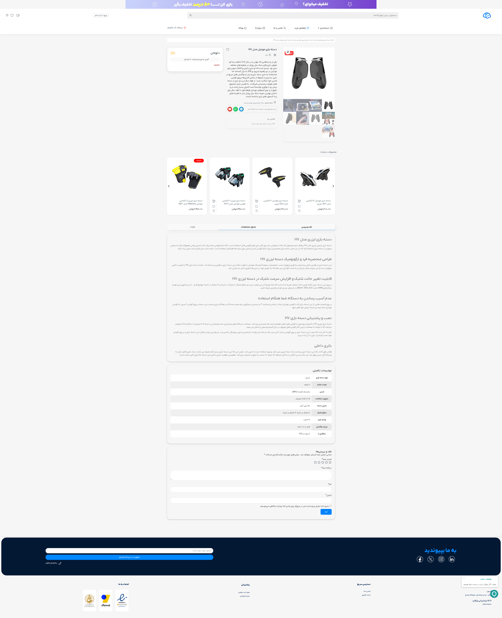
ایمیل (329, 495)
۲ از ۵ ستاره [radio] (326, 462)
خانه (332, 40)
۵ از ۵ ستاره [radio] (315, 462)
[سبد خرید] (7, 15)
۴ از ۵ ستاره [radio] (319, 462)
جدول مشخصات (248, 227)
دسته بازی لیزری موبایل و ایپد (302, 40)
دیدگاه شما (326, 468)
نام (330, 484)
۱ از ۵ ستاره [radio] (330, 462)
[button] (241, 109)
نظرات (192, 227)
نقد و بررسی (306, 227)
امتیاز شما (327, 459)
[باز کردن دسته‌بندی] (319, 28)
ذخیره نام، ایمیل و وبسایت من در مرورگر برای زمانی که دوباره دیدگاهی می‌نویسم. (294, 506)
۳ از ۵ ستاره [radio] (322, 462)
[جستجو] (190, 15)
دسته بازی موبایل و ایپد (322, 40)
